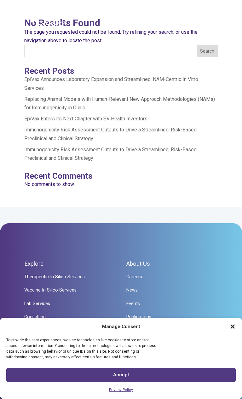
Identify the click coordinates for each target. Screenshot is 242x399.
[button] (232, 326)
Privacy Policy (121, 390)
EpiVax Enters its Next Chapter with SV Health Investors (85, 119)
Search (207, 51)
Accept (121, 375)
